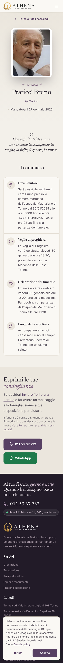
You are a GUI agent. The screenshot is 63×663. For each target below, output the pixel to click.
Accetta (45, 653)
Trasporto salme (14, 576)
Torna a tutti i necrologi (33, 19)
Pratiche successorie (17, 587)
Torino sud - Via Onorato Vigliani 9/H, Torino (31, 605)
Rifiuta (18, 653)
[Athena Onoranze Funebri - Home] (19, 6)
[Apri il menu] (56, 6)
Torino (33, 101)
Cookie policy (21, 644)
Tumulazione (11, 570)
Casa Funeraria (21, 425)
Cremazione (11, 564)
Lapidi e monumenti (16, 582)
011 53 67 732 (25, 444)
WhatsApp (23, 458)
